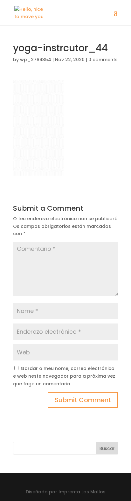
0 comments (103, 59)
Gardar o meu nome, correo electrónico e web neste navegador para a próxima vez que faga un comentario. (64, 376)
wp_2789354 (35, 59)
